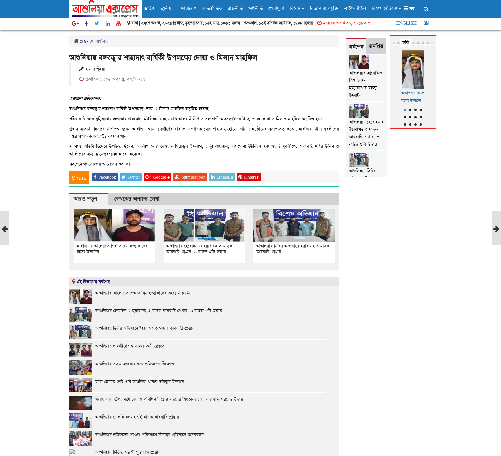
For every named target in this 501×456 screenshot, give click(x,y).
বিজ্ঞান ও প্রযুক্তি (324, 8)
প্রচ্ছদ (84, 41)
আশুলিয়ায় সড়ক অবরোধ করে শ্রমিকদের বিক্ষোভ (134, 364)
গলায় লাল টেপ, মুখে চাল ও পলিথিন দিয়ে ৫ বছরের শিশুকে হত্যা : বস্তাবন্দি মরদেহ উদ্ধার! (170, 399)
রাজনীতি (235, 8)
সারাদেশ (189, 8)
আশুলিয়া (102, 41)
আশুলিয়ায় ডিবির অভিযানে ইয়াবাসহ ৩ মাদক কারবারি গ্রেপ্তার (292, 249)
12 (421, 124)
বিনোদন (297, 8)
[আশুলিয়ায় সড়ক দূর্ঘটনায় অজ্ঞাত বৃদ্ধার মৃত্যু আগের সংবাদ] (5, 242)
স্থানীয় (166, 8)
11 (415, 124)
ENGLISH (406, 23)
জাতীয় (149, 8)
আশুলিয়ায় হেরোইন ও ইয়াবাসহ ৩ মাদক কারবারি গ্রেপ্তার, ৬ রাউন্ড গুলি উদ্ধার (199, 249)
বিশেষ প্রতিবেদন (387, 8)
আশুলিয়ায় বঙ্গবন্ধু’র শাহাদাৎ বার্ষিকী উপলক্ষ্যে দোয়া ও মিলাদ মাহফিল (163, 58)
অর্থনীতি (255, 8)
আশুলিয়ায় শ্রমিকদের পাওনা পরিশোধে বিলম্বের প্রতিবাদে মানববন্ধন (149, 435)
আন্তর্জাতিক (212, 8)
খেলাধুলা (276, 8)
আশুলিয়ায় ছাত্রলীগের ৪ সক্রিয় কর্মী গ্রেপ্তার (129, 346)
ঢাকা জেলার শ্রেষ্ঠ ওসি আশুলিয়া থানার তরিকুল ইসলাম (139, 382)
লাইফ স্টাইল (355, 8)
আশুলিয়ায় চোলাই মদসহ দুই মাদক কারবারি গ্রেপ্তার (137, 417)
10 (410, 124)
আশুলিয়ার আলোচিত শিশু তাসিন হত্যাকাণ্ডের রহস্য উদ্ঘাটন (112, 249)
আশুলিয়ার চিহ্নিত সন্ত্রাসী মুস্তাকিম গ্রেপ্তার (128, 452)
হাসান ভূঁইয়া (94, 69)
